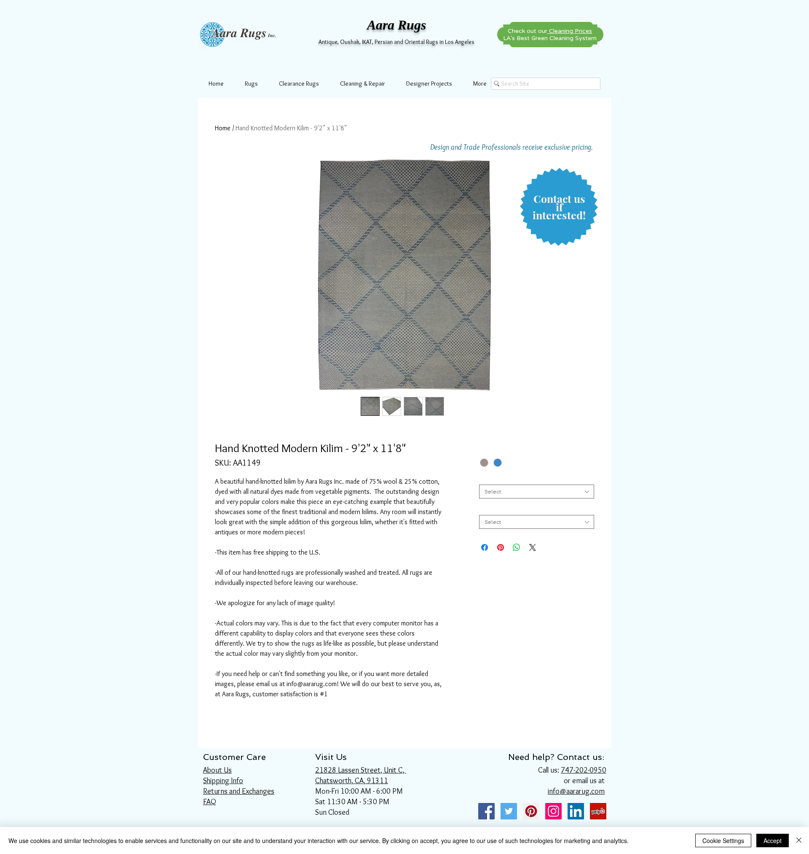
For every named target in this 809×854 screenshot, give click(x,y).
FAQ (209, 801)
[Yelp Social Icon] (598, 811)
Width (488, 478)
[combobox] (536, 491)
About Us (217, 770)
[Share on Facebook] (485, 547)
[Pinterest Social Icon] (531, 811)
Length (490, 508)
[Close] (799, 840)
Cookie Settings (723, 840)
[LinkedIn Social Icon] (576, 811)
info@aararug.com (576, 791)
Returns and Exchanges (238, 791)
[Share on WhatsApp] (517, 547)
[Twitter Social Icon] (509, 811)
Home (222, 128)
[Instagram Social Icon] (553, 811)
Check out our (550, 31)
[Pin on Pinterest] (501, 547)
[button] (559, 207)
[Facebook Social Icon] (486, 811)
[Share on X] (533, 547)
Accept (772, 840)
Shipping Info (223, 780)
